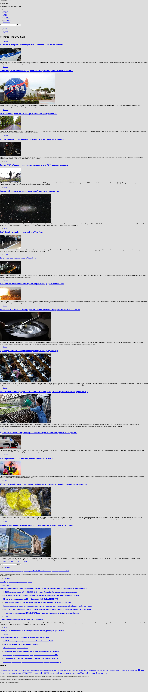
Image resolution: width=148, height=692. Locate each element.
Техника (5, 17)
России (45, 672)
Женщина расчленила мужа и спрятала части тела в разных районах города (32, 662)
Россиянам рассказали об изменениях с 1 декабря (21, 644)
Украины (91, 673)
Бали (25, 670)
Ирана (88, 670)
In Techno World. (5, 3)
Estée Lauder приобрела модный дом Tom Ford (21, 232)
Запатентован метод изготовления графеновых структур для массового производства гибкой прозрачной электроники (47, 606)
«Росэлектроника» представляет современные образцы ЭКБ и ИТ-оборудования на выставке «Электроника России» (43, 588)
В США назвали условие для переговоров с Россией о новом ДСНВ (28, 641)
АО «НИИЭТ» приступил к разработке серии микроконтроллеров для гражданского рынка (37, 602)
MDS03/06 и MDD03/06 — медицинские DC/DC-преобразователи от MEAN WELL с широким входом (41, 595)
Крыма (110, 670)
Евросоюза (78, 670)
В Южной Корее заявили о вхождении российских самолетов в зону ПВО (30, 658)
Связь (5, 14)
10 (9, 561)
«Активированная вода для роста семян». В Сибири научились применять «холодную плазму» (44, 391)
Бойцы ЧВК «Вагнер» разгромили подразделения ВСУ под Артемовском (34, 165)
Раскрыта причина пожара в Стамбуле (18, 258)
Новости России (15, 673)
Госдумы (73, 670)
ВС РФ (32, 670)
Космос (5, 11)
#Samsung (2, 670)
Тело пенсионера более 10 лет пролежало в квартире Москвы (28, 113)
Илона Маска (84, 670)
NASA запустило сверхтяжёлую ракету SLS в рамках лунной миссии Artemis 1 (36, 70)
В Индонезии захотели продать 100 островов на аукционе (21, 620)
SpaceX (22, 670)
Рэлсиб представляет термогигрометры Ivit (16, 582)
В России (28, 670)
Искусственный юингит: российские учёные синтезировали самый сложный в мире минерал (43, 484)
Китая (101, 670)
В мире (70, 670)
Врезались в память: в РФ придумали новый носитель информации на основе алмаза (40, 309)
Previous (2, 561)
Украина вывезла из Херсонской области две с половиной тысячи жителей (31, 651)
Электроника (7, 20)
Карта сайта (6, 22)
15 (18, 561)
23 (25, 561)
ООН (20, 673)
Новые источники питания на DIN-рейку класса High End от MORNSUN (30, 599)
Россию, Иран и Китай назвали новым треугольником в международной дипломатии (32, 631)
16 (19, 561)
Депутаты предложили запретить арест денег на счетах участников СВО (30, 655)
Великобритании (42, 670)
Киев (91, 670)
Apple (18, 670)
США (59, 673)
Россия (55, 673)
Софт (5, 15)
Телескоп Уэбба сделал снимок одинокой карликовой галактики (30, 191)
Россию (50, 673)
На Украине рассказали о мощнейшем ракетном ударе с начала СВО (32, 284)
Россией (38, 673)
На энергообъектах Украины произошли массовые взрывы (27, 458)
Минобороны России (119, 670)
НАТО (136, 670)
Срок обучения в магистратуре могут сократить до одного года (29, 350)
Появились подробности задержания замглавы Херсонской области (31, 45)
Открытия (26, 672)
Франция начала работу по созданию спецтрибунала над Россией (24, 637)
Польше (34, 673)
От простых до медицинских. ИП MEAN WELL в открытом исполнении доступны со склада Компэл (41, 613)
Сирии (63, 673)
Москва (127, 670)
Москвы (132, 670)
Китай (98, 670)
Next (27, 561)
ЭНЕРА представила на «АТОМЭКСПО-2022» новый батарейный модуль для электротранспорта (40, 592)
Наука (5, 12)
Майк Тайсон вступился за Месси (15, 648)
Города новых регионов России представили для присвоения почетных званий (36, 525)
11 (11, 561)
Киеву (94, 670)
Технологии (6, 18)
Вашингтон (36, 670)
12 (13, 561)
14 (16, 561)
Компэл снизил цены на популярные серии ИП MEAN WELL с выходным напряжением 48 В (34, 571)
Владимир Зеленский (51, 670)
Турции (78, 673)
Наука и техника (5, 673)
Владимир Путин (63, 670)
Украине (83, 673)
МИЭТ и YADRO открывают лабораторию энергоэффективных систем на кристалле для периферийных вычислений (47, 609)
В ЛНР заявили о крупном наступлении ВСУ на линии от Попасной (32, 139)
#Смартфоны (14, 670)
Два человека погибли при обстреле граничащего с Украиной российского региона (38, 433)
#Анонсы (7, 670)
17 (21, 561)
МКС (113, 670)
